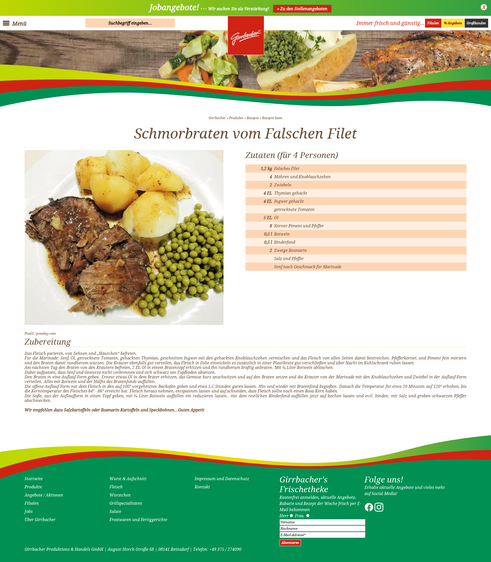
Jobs (28, 511)
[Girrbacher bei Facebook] (368, 510)
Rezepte (253, 118)
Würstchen (120, 495)
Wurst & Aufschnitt (128, 478)
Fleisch (116, 487)
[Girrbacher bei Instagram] (378, 510)
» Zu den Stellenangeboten (302, 9)
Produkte (236, 118)
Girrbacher (217, 118)
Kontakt (202, 487)
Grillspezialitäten (125, 503)
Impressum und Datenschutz (222, 478)
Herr (284, 516)
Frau (299, 516)
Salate (115, 511)
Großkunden (476, 23)
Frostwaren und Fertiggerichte (138, 519)
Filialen (433, 23)
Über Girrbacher (40, 519)
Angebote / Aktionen (44, 495)
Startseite (34, 478)
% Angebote (453, 23)
